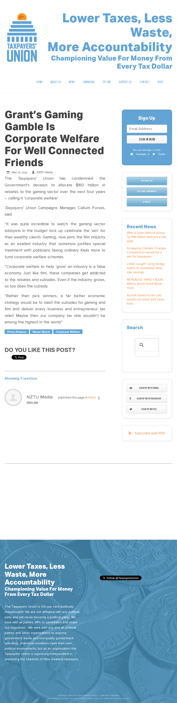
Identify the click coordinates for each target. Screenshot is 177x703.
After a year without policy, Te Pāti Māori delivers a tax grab (146, 237)
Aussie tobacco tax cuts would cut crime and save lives (145, 299)
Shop (160, 82)
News (72, 82)
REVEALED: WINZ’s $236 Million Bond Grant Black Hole (145, 284)
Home (39, 82)
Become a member (146, 191)
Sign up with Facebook (149, 398)
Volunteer (147, 181)
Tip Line (106, 82)
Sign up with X (148, 409)
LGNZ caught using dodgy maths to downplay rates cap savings (146, 268)
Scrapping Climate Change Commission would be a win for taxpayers (146, 252)
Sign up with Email (149, 388)
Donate (147, 202)
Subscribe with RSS (150, 433)
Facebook (140, 154)
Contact (145, 82)
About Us (55, 82)
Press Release (17, 332)
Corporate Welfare (68, 332)
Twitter (161, 154)
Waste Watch (41, 332)
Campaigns (88, 82)
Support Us (125, 82)
